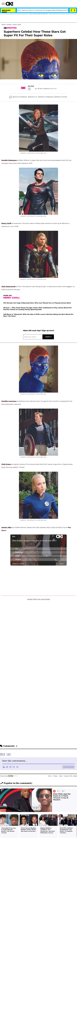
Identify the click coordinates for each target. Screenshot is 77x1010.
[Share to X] (32, 97)
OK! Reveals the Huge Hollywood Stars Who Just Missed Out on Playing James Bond (37, 303)
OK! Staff (31, 86)
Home (3, 24)
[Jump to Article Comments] (10, 97)
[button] (3, 4)
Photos (9, 24)
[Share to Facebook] (20, 97)
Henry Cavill (17, 24)
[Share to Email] (60, 97)
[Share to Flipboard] (45, 97)
